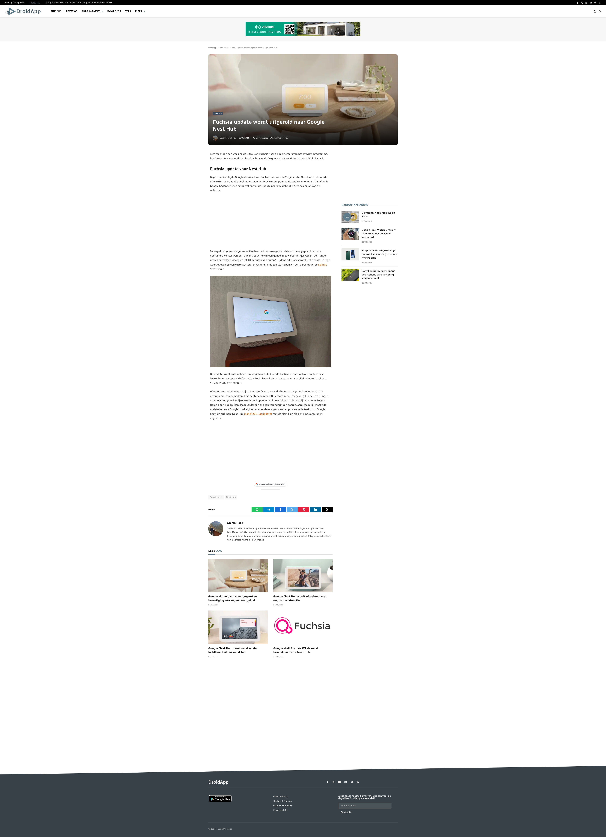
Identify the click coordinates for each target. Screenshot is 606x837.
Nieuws (56, 11)
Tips (128, 11)
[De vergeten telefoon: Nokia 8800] (350, 217)
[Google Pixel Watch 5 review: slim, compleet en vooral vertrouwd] (350, 234)
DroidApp (212, 48)
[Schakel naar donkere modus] (595, 11)
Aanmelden (346, 812)
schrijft (322, 264)
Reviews (71, 11)
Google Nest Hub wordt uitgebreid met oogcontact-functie (300, 598)
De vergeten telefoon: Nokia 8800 (378, 214)
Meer (138, 11)
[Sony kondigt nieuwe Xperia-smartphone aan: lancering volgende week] (350, 275)
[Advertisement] (270, 221)
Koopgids (114, 11)
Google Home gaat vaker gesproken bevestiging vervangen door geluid (232, 598)
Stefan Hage (230, 138)
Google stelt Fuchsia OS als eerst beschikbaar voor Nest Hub (295, 650)
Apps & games (91, 11)
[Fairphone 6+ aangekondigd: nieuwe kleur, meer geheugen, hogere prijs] (350, 254)
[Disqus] (270, 708)
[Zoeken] (599, 11)
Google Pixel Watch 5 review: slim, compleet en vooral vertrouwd (79, 2)
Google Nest (216, 497)
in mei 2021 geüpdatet (258, 413)
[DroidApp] (24, 11)
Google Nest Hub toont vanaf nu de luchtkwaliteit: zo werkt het (232, 650)
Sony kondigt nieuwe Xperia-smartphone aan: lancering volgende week (379, 274)
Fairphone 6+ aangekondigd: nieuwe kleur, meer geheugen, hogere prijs (380, 254)
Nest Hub (231, 497)
